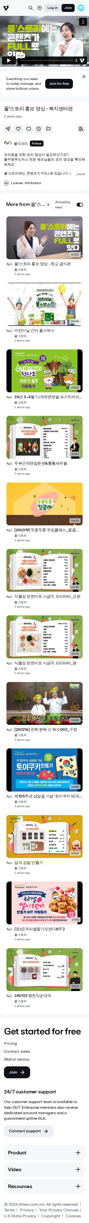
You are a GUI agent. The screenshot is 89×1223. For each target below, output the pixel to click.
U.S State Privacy (20, 1216)
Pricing (10, 1044)
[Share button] (8, 129)
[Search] (31, 8)
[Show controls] (76, 60)
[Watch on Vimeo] (82, 60)
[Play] (9, 60)
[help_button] (40, 8)
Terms (9, 1210)
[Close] (84, 77)
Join (68, 8)
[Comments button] (29, 129)
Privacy (27, 1210)
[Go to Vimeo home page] (6, 8)
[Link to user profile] (8, 143)
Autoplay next (62, 204)
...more (80, 174)
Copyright (51, 1216)
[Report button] (48, 129)
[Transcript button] (81, 129)
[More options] (83, 22)
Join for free (59, 83)
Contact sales (17, 1051)
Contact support (25, 1131)
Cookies (73, 1216)
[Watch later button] (39, 129)
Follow (37, 143)
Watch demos (16, 1059)
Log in (52, 8)
